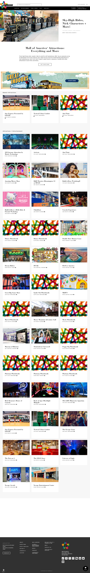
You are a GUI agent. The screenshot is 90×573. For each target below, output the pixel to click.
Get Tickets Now (45, 64)
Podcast (34, 550)
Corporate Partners (35, 553)
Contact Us (48, 547)
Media (33, 548)
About (21, 542)
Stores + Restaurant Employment (35, 545)
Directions (23, 544)
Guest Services (24, 546)
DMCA (46, 545)
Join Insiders (81, 4)
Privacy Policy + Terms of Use (49, 543)
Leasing (22, 552)
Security (22, 548)
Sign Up (6, 553)
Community (23, 550)
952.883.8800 (65, 554)
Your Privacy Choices (48, 550)
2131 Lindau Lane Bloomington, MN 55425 (67, 552)
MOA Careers (36, 542)
